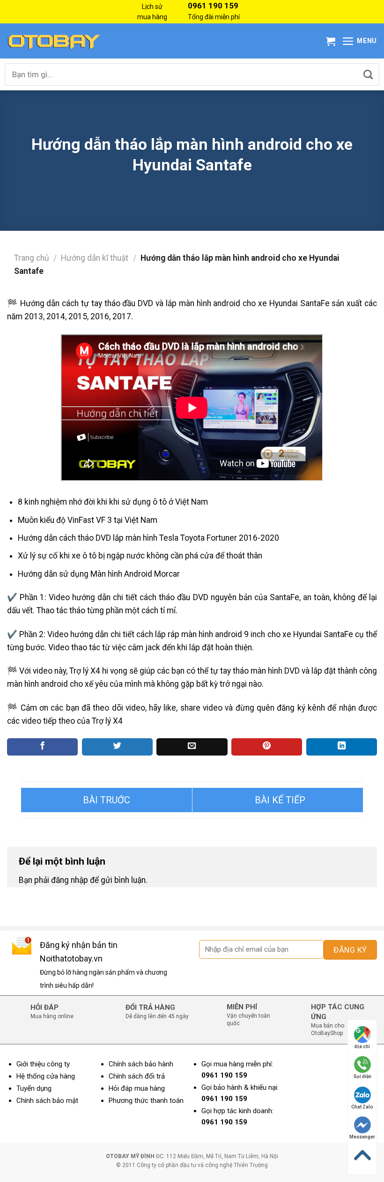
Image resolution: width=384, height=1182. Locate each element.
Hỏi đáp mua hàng (137, 1088)
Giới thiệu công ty (43, 1064)
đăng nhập (69, 880)
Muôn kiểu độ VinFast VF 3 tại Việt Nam (87, 520)
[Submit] (368, 74)
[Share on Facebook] (42, 747)
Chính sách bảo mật (47, 1100)
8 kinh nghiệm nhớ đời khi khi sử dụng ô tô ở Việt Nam (113, 502)
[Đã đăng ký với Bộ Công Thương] (344, 1105)
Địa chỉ (362, 1046)
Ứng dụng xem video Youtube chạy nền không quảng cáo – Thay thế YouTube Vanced (106, 800)
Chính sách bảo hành (141, 1064)
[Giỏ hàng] (330, 41)
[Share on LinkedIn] (341, 747)
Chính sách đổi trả (137, 1076)
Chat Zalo (362, 1106)
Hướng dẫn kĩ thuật (94, 258)
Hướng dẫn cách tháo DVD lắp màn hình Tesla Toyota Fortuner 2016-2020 (148, 538)
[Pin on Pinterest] (266, 747)
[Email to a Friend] (191, 747)
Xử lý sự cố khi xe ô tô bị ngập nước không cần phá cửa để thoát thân (140, 555)
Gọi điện (362, 1076)
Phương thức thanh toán (146, 1100)
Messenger (362, 1136)
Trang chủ (31, 258)
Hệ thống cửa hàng (45, 1076)
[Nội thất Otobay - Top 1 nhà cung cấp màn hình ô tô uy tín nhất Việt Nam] (54, 41)
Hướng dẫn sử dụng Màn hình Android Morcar (99, 574)
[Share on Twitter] (117, 747)
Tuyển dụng (34, 1088)
